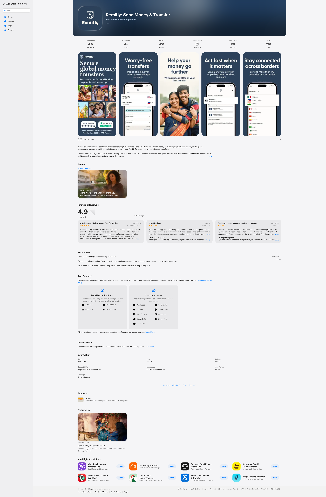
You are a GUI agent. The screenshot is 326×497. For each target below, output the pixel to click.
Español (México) (195, 489)
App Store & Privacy (101, 492)
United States (182, 489)
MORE (139, 239)
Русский (213, 489)
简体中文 (221, 489)
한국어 (242, 489)
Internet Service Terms (85, 492)
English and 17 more (154, 369)
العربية (205, 489)
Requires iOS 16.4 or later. (88, 369)
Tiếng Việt (264, 489)
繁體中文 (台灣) (275, 489)
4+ (216, 369)
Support (126, 492)
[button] (16, 17)
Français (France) (232, 489)
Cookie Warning (116, 492)
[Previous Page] (75, 94)
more (210, 156)
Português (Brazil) (253, 489)
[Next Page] (284, 94)
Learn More (150, 332)
